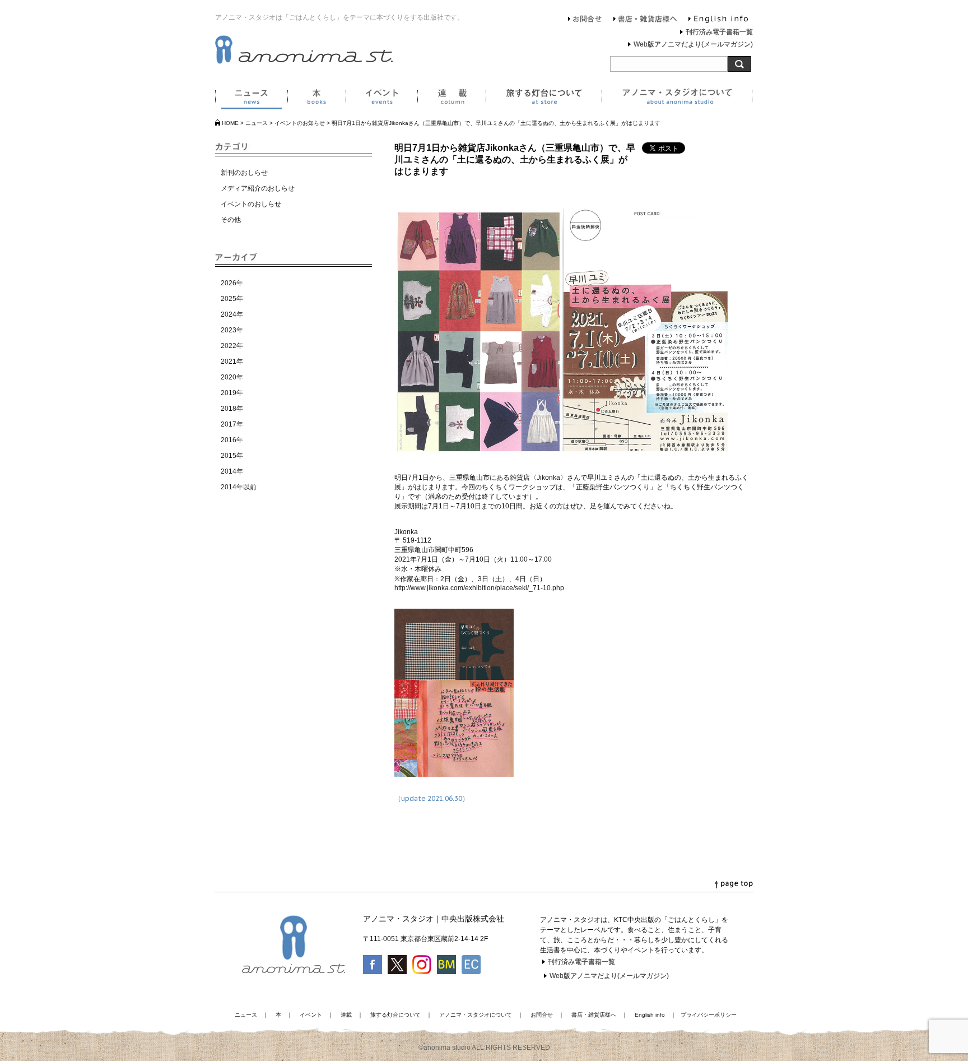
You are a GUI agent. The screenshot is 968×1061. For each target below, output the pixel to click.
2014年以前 (239, 487)
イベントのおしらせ (251, 204)
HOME (230, 123)
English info (718, 20)
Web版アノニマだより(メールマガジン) (693, 44)
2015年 (232, 456)
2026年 (232, 283)
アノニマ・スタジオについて (677, 98)
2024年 (232, 314)
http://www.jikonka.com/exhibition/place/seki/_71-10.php (479, 588)
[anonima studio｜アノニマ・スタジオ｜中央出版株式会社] (304, 62)
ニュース (251, 98)
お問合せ (585, 20)
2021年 (232, 361)
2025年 (232, 299)
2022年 (232, 346)
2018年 (232, 409)
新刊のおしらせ (244, 173)
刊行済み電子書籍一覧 (719, 32)
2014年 (232, 471)
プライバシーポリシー (709, 1015)
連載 (451, 98)
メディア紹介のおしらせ (258, 188)
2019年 (232, 393)
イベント (381, 98)
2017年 (232, 424)
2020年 (232, 377)
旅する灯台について (544, 98)
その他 (231, 220)
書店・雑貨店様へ (645, 20)
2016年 (232, 440)
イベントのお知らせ (299, 123)
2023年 (232, 330)
